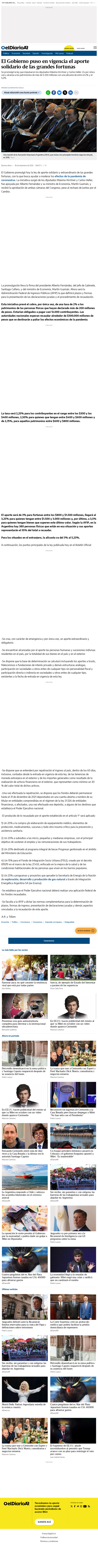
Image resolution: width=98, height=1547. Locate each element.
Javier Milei (75, 3)
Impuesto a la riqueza (53, 922)
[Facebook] (53, 92)
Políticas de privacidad (49, 1537)
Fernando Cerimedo (49, 3)
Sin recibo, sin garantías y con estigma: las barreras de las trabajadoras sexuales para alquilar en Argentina (72, 1195)
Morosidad (93, 3)
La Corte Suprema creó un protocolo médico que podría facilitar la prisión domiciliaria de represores (69, 1324)
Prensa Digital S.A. (49, 1533)
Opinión (36, 53)
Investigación (47, 53)
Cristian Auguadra (84, 3)
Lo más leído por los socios (15, 950)
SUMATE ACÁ (44, 1522)
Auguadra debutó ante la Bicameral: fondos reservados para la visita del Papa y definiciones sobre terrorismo (24, 1324)
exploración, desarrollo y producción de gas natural (34, 879)
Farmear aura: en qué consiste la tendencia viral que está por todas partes (24, 984)
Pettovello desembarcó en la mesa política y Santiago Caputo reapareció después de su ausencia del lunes (24, 1071)
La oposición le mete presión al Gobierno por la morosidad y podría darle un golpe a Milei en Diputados (24, 1236)
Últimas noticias (9, 1289)
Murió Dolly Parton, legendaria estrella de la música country (24, 1406)
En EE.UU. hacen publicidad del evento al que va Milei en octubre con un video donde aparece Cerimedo (72, 1023)
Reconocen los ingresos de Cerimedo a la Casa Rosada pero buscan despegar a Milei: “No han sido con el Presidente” (72, 1112)
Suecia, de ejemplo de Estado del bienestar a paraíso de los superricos (72, 984)
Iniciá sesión (81, 48)
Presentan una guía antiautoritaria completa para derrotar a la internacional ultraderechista (24, 1023)
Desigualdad (69, 922)
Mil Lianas (59, 53)
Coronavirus (25, 922)
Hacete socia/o (69, 48)
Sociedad (26, 53)
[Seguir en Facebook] (74, 1506)
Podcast (69, 53)
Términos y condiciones (49, 1541)
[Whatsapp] (48, 92)
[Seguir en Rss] (89, 1506)
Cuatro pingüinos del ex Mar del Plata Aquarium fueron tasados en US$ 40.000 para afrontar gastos (23, 1277)
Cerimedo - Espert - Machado (34, 3)
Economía (16, 53)
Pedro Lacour (7, 1077)
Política (6, 53)
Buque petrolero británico (63, 3)
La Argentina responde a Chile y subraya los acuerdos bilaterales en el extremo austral (23, 1195)
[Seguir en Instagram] (81, 1506)
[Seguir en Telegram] (78, 1506)
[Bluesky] (59, 92)
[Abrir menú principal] (95, 47)
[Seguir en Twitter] (71, 1506)
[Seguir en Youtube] (85, 1506)
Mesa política (20, 3)
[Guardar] (76, 92)
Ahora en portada (10, 1036)
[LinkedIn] (70, 92)
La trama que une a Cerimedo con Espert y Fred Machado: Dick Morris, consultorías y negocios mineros (73, 1071)
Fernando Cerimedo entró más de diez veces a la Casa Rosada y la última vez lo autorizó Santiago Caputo (23, 1153)
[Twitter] (65, 92)
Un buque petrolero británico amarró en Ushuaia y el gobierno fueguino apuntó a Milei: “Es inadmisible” (72, 1153)
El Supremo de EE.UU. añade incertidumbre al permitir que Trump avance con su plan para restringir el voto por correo (72, 1450)
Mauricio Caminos (57, 1030)
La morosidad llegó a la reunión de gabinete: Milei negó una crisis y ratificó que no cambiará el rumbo (71, 1277)
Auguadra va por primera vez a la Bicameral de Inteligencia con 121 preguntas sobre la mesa (67, 1236)
